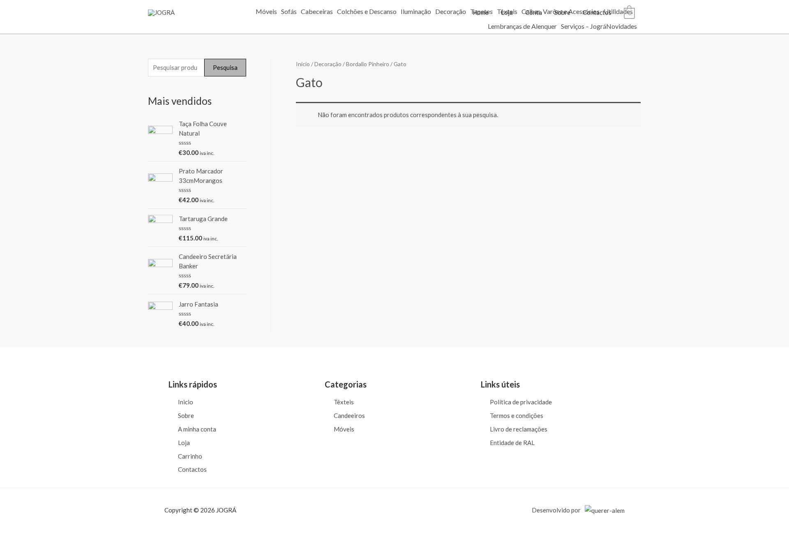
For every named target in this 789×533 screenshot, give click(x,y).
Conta (533, 12)
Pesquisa (225, 67)
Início (303, 63)
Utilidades (618, 11)
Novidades (621, 26)
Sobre (562, 12)
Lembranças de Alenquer (522, 26)
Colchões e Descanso (367, 11)
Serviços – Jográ (583, 26)
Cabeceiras (317, 11)
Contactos (597, 12)
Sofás (289, 11)
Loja (507, 12)
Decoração (450, 11)
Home (481, 12)
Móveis (266, 11)
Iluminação (416, 11)
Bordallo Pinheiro (367, 63)
